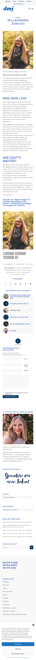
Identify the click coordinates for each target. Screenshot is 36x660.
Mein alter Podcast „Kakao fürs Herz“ (15, 614)
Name (26, 359)
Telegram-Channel (9, 611)
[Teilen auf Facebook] (5, 283)
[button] (33, 625)
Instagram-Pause (10, 270)
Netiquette (7, 1)
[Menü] (32, 9)
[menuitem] (8, 1)
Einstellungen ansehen (18, 653)
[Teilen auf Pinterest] (10, 283)
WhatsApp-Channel (9, 608)
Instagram (6, 582)
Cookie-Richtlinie (11, 657)
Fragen (17, 268)
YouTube (6, 585)
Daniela (18, 17)
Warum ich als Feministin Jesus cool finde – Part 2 (14, 533)
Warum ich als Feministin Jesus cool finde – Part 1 (14, 536)
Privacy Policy (8, 394)
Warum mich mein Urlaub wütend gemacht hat (13, 522)
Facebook (6, 604)
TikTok (5, 595)
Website (26, 370)
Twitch (5, 588)
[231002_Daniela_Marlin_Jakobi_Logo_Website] (15, 8)
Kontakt (14, 1)
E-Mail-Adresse (26, 365)
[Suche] (28, 8)
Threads (5, 598)
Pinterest (6, 601)
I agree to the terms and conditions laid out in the (16, 393)
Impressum (26, 657)
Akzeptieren (18, 644)
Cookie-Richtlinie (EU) (18, 4)
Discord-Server (8, 591)
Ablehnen (18, 649)
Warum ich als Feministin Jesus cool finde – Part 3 (14, 530)
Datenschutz (19, 657)
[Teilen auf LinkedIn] (15, 283)
